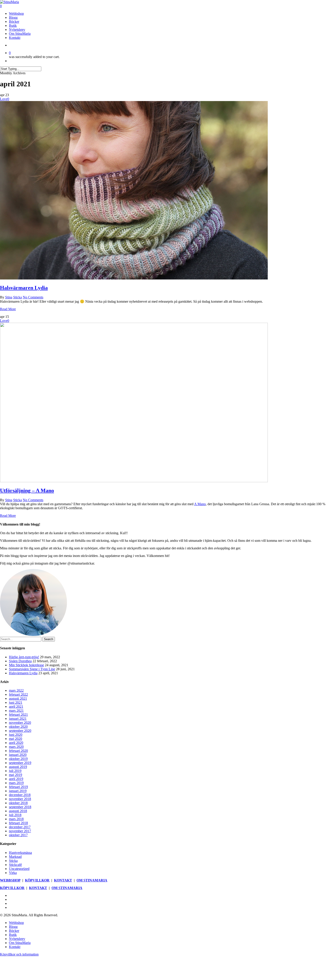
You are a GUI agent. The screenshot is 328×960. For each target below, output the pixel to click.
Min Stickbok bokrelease (26, 665)
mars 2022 (16, 690)
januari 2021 (18, 718)
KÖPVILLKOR (37, 880)
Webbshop (16, 923)
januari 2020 (18, 755)
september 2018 (20, 807)
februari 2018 (18, 823)
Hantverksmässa (20, 852)
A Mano (200, 504)
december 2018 (20, 795)
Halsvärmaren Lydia (24, 288)
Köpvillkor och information (19, 954)
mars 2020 (16, 747)
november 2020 (20, 722)
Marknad (15, 857)
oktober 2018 (18, 803)
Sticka (17, 297)
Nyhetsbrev (17, 939)
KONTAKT (63, 880)
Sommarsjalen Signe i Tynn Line (32, 669)
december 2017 (20, 827)
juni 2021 (15, 702)
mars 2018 (16, 819)
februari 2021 (18, 714)
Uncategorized (19, 869)
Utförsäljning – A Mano (27, 490)
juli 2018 (15, 815)
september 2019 (20, 763)
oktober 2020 (18, 726)
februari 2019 (18, 787)
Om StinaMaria (20, 943)
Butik (13, 935)
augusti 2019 (18, 767)
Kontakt (14, 947)
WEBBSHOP (10, 880)
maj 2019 (15, 775)
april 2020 (16, 743)
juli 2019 (15, 771)
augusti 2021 (18, 698)
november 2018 (20, 799)
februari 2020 (18, 751)
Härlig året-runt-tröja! (24, 657)
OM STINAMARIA (92, 880)
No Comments (33, 297)
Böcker (14, 931)
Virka (13, 873)
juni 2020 (15, 735)
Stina (8, 297)
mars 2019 (16, 783)
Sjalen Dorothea (20, 661)
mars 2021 (16, 710)
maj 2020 (15, 739)
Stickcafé (15, 865)
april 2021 (16, 706)
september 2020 (20, 730)
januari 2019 (18, 791)
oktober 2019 (18, 759)
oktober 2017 (18, 835)
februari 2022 (18, 694)
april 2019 (16, 779)
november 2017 (20, 831)
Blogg (13, 927)
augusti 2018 (18, 811)
